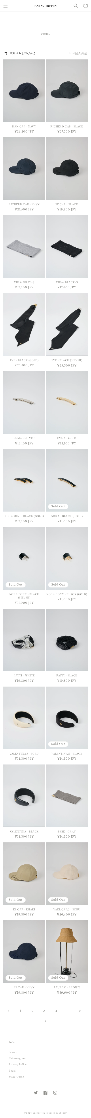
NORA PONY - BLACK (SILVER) (24, 596)
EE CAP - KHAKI (24, 909)
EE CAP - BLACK (66, 204)
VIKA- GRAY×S (24, 282)
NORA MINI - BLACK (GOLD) (24, 516)
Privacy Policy (18, 1064)
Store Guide (16, 1077)
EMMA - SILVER (24, 438)
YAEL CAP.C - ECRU (66, 909)
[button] (5, 6)
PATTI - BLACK (66, 675)
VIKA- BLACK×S (67, 282)
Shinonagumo (18, 1058)
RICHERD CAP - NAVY (24, 204)
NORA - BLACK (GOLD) (67, 516)
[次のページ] (45, 1021)
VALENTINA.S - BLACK (66, 753)
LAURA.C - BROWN (67, 987)
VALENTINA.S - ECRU (24, 753)
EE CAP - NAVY (24, 987)
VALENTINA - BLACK (24, 831)
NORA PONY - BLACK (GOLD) (66, 594)
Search (13, 1052)
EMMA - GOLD (66, 438)
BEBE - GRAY (67, 831)
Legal (12, 1070)
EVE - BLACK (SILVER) (66, 360)
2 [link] (33, 1011)
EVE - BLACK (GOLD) (24, 360)
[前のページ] (8, 1011)
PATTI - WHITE (24, 675)
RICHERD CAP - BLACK (66, 126)
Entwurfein (39, 1113)
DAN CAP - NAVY (24, 126)
